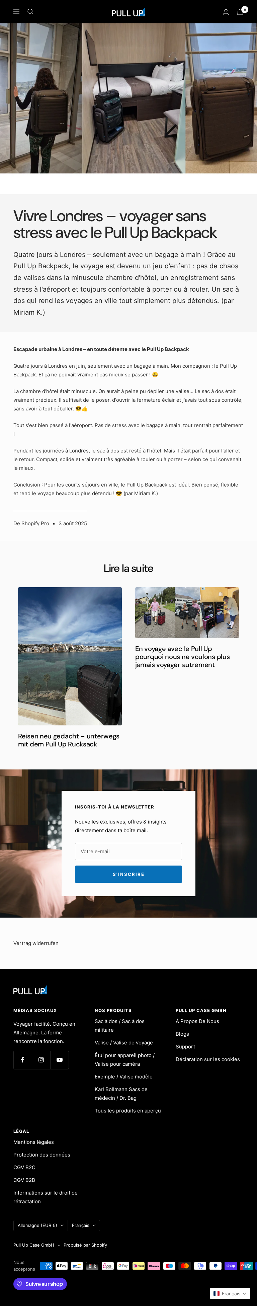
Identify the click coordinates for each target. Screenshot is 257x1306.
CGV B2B (24, 1180)
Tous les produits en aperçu (128, 1110)
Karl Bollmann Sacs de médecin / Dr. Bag (121, 1093)
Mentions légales (33, 1142)
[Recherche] (30, 12)
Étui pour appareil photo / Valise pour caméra (125, 1059)
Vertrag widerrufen (36, 943)
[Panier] (240, 12)
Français (80, 1225)
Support (185, 1046)
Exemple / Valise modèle (124, 1076)
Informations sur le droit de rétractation (45, 1197)
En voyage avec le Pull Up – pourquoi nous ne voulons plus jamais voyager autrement (182, 656)
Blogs (182, 1034)
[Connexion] (226, 12)
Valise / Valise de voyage (124, 1042)
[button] (230, 1293)
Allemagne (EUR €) (37, 1225)
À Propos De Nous (197, 1021)
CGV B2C (24, 1167)
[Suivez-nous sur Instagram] (41, 1060)
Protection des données (41, 1155)
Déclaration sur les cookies (208, 1059)
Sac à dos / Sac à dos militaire (120, 1025)
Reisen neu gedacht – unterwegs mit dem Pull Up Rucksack (68, 740)
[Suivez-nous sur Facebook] (22, 1060)
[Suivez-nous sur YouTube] (59, 1060)
